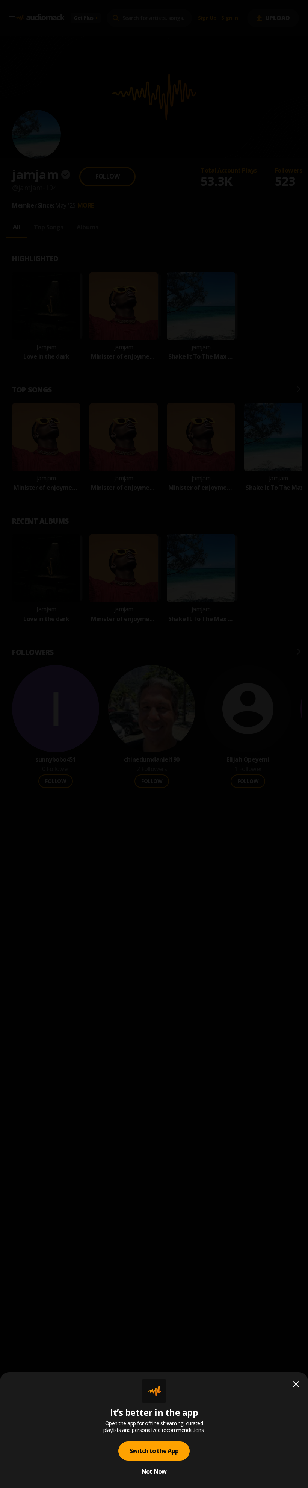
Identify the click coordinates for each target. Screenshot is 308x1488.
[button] (154, 744)
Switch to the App (154, 1451)
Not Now (154, 1471)
